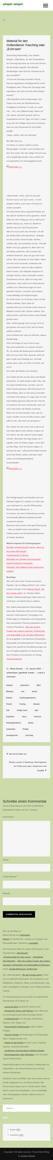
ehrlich (34, 692)
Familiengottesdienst (28, 698)
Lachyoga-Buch (12, 1007)
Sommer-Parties (12, 1034)
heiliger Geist (22, 710)
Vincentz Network (14, 659)
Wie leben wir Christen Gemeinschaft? (24, 559)
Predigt (25, 729)
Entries (15, 1130)
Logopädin (33, 943)
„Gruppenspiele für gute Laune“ (17, 957)
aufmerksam (12, 672)
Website (6, 893)
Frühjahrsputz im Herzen (18, 555)
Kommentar (9, 817)
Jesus (24, 717)
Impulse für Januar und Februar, (19, 1011)
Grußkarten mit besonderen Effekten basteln (24, 1050)
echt (22, 692)
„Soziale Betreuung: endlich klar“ (23, 969)
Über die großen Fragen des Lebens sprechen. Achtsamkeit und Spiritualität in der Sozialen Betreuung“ (26, 631)
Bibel (39, 685)
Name (6, 860)
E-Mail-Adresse (10, 876)
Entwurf (9, 698)
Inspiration (10, 717)
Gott (7, 710)
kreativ (31, 672)
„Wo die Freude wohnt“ (32, 975)
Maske (30, 723)
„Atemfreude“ (22, 953)
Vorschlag (29, 735)
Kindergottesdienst (13, 723)
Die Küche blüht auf (17, 754)
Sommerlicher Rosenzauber (17, 1027)
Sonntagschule (12, 735)
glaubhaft (23, 672)
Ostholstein (25, 935)
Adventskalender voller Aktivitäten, (19, 1054)
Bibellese (9, 692)
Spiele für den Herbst (14, 1042)
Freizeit (9, 704)
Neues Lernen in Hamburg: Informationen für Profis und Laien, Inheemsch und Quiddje (27, 766)
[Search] (46, 1108)
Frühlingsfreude (11, 1019)
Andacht (9, 685)
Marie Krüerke (16, 669)
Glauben (36, 704)
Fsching (23, 704)
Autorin (6, 939)
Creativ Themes (28, 1156)
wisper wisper (13, 4)
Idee (36, 710)
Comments (16, 1135)
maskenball (10, 729)
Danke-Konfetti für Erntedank (20, 563)
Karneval (37, 717)
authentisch (24, 685)
